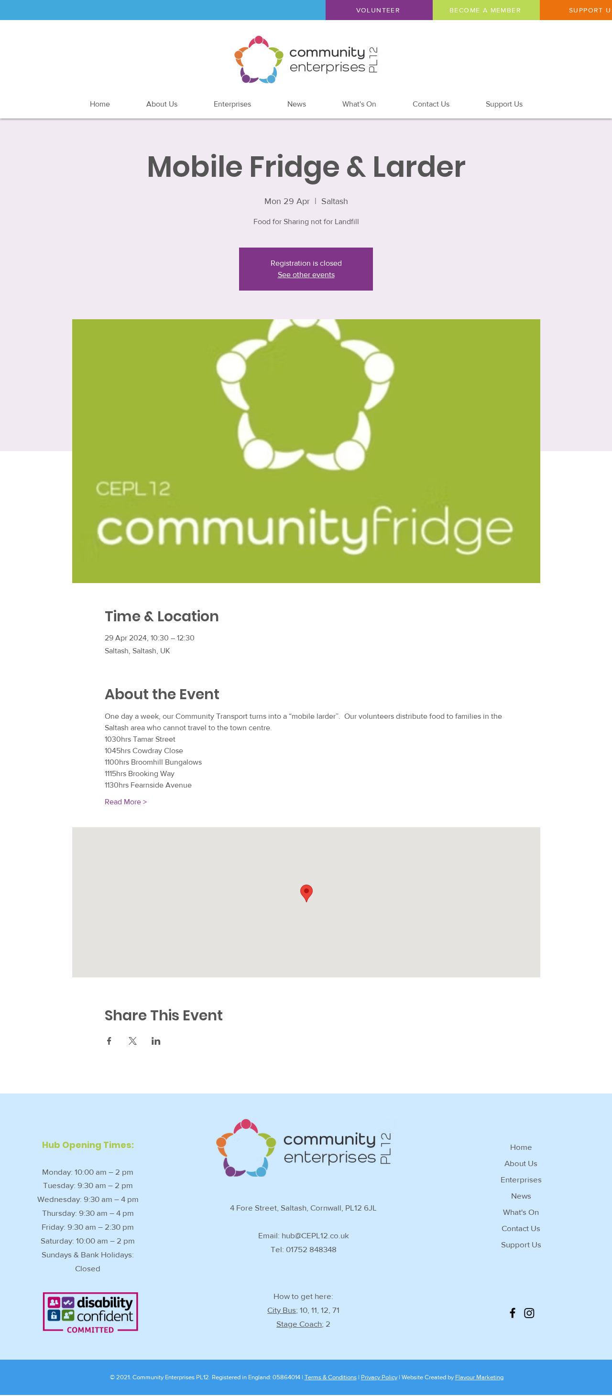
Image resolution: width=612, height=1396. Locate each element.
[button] (379, 10)
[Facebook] (512, 1313)
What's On (521, 1211)
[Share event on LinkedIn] (156, 1041)
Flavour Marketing (479, 1377)
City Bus (281, 1309)
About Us (520, 1163)
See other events (306, 275)
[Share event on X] (132, 1041)
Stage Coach (299, 1323)
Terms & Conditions (331, 1377)
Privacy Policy (379, 1377)
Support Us (521, 1244)
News (521, 1195)
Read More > (126, 802)
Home (521, 1146)
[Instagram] (529, 1313)
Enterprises (521, 1179)
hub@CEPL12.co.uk (315, 1235)
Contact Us (521, 1228)
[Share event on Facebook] (109, 1041)
